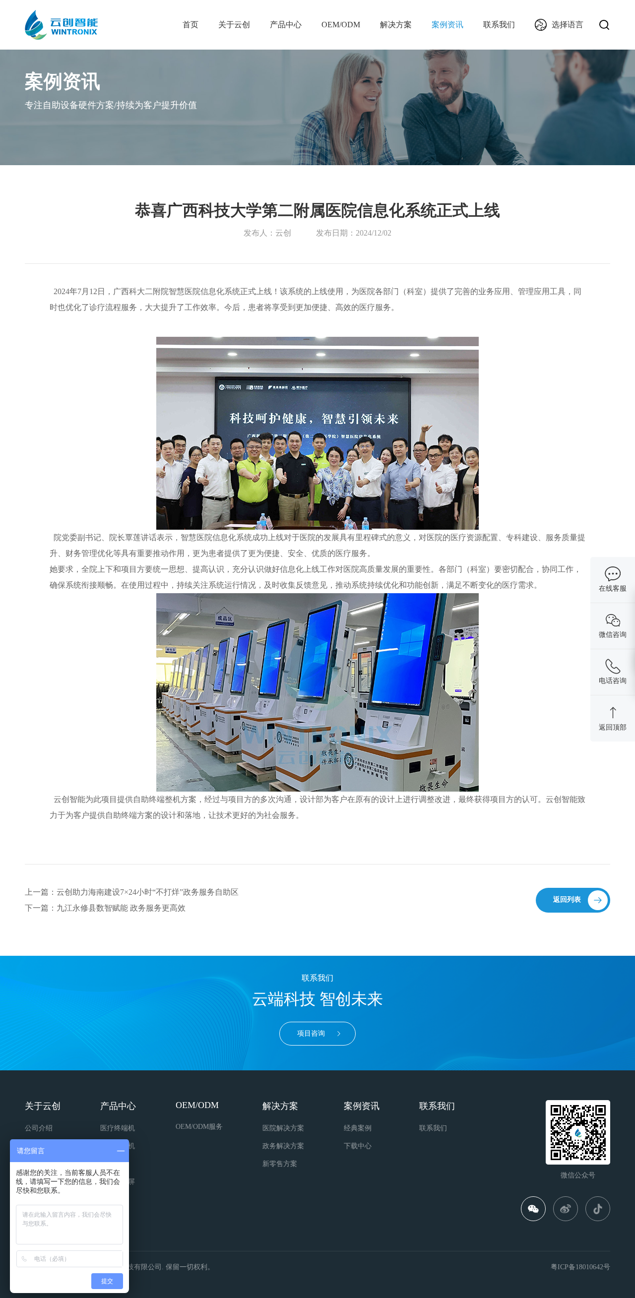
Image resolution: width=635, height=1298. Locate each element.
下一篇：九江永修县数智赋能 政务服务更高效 (105, 908)
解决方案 (396, 24)
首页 (190, 24)
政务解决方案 (283, 1146)
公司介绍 (39, 1128)
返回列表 (567, 899)
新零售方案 (279, 1164)
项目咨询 (311, 1033)
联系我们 (499, 24)
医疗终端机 (117, 1128)
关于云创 (234, 24)
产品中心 (286, 24)
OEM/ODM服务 (199, 1126)
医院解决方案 (283, 1128)
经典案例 (358, 1128)
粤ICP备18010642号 (580, 1267)
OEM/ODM (340, 24)
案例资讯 (447, 24)
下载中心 (358, 1146)
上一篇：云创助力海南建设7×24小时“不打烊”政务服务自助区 (132, 892)
